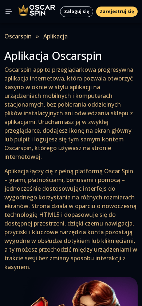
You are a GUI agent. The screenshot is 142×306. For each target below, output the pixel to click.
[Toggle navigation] (8, 11)
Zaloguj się (76, 11)
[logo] (37, 11)
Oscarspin (18, 36)
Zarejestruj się (117, 11)
